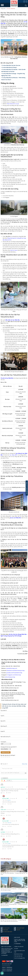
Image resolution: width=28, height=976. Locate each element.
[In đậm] (2, 773)
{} (16, 772)
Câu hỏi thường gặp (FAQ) (19, 958)
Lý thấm (9, 843)
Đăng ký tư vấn (5, 752)
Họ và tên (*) (4, 710)
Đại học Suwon (13, 250)
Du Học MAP (5, 798)
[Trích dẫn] (12, 773)
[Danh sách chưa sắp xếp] (10, 773)
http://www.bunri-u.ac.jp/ (13, 103)
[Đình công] (7, 773)
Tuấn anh (9, 822)
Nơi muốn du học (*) (5, 736)
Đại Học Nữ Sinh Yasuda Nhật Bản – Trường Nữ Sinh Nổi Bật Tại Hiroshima (14, 905)
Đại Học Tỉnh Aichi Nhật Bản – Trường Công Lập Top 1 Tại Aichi (14, 873)
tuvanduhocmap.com (11, 668)
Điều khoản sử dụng (18, 954)
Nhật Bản (5, 929)
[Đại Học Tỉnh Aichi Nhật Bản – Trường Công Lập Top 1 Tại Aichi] (14, 871)
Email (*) (3, 731)
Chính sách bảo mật (18, 956)
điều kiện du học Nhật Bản (13, 320)
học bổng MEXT (13, 455)
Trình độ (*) (3, 741)
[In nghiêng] (3, 773)
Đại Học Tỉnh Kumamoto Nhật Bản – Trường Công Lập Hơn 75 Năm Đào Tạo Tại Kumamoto (13, 920)
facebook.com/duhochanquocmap (16, 670)
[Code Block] (13, 773)
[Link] (15, 773)
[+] (18, 772)
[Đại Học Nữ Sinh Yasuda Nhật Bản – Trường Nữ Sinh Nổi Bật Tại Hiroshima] (14, 903)
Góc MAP (16, 948)
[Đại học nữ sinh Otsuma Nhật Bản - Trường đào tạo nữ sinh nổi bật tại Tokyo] (14, 887)
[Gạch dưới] (5, 773)
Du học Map (6, 928)
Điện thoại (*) (4, 726)
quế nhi (9, 800)
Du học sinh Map (7, 931)
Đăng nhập (24, 764)
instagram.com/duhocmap (14, 675)
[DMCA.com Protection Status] (6, 966)
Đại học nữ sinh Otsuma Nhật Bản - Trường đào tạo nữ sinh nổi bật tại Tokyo (13, 889)
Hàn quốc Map (20, 928)
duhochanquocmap (10, 677)
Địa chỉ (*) (3, 721)
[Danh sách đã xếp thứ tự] (8, 773)
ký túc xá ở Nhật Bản (15, 517)
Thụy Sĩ (18, 929)
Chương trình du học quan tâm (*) (8, 747)
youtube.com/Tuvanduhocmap (14, 672)
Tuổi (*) (2, 715)
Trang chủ (3, 8)
